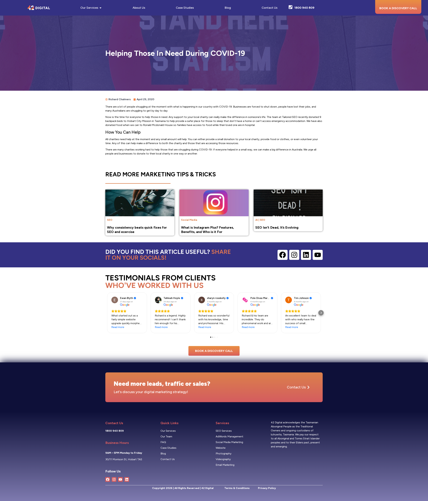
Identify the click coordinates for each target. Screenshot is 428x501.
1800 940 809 (114, 430)
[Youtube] (318, 255)
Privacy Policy (267, 488)
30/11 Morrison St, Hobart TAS (123, 459)
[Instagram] (294, 255)
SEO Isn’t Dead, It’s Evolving (276, 227)
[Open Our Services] (100, 8)
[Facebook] (283, 255)
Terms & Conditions (237, 488)
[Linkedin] (306, 255)
